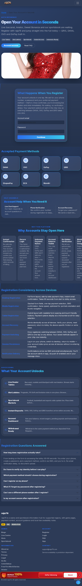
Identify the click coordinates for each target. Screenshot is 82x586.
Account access (11, 45)
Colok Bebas (6, 564)
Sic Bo (3, 561)
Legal (3, 558)
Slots (3, 538)
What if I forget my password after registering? (24, 487)
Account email (23, 118)
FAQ (44, 538)
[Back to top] (78, 582)
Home (3, 12)
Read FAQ (28, 45)
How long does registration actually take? (22, 452)
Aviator (4, 570)
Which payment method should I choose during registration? (30, 475)
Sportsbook (6, 541)
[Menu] (78, 3)
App (44, 541)
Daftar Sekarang (51, 575)
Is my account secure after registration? (21, 498)
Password (22, 127)
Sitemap (77, 579)
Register (45, 532)
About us (5, 549)
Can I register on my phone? (16, 481)
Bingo (3, 532)
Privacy (4, 555)
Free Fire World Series (10, 567)
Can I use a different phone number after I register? (26, 492)
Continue (41, 137)
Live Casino (6, 535)
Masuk (70, 575)
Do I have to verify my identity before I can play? (25, 469)
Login (44, 535)
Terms (4, 552)
